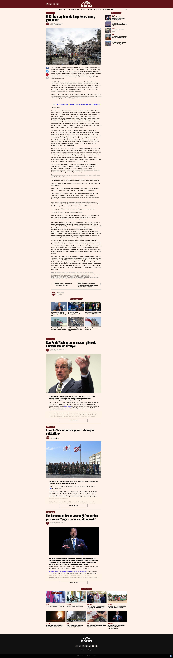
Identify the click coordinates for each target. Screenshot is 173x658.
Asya (64, 9)
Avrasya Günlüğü (106, 9)
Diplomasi (83, 9)
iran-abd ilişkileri (71, 276)
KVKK (86, 650)
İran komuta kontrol (77, 274)
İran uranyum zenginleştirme (59, 276)
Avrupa (68, 9)
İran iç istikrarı (55, 274)
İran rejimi (97, 274)
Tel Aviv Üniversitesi (80, 278)
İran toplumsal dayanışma (83, 275)
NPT (60, 278)
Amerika (60, 9)
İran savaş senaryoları (57, 275)
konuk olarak (67, 406)
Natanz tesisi (55, 278)
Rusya (78, 9)
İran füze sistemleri (88, 272)
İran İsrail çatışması (65, 274)
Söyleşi (95, 9)
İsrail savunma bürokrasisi (82, 277)
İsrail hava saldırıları (57, 277)
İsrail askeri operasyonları (83, 276)
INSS (81, 272)
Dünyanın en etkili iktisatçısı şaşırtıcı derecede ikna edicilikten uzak (67, 571)
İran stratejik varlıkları (70, 275)
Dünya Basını (89, 9)
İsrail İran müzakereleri (69, 277)
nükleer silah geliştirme (68, 278)
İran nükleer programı (88, 274)
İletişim (90, 650)
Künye (82, 650)
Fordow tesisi (76, 272)
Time (50, 488)
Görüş (99, 9)
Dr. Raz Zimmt (68, 272)
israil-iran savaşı (95, 277)
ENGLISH (112, 9)
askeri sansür (60, 272)
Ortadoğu (73, 9)
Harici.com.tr (56, 24)
